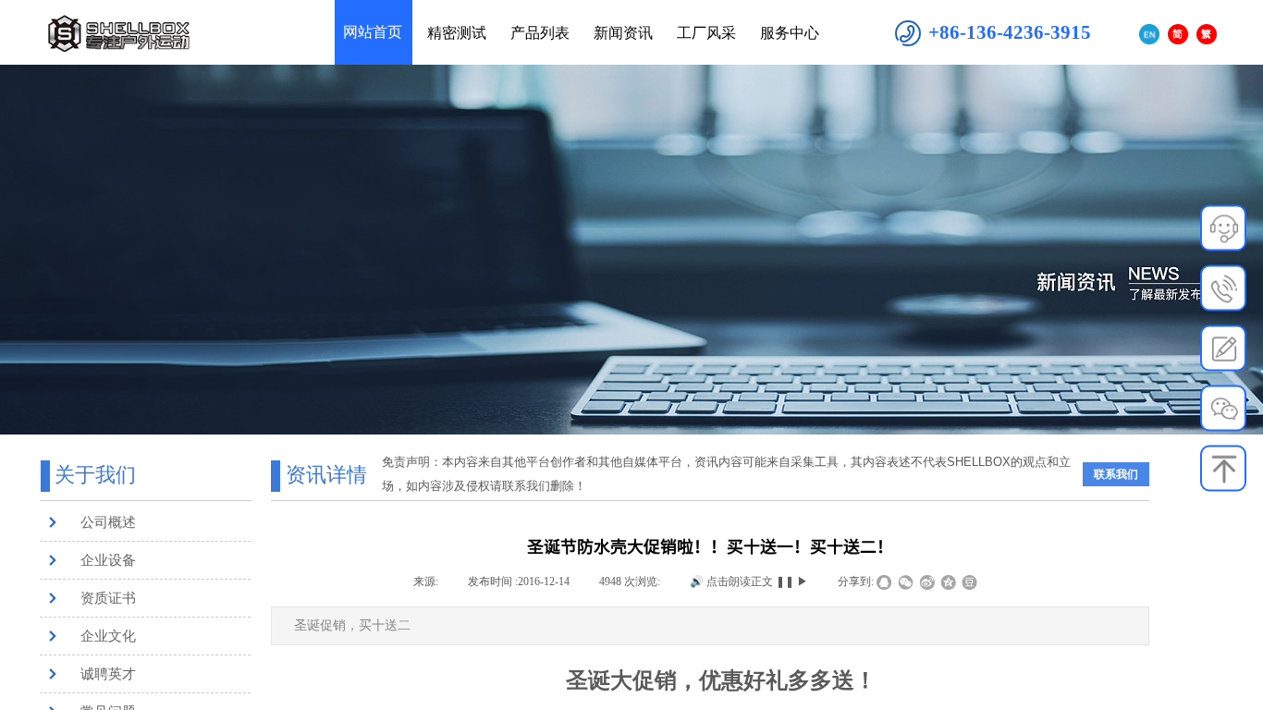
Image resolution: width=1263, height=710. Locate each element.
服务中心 (789, 33)
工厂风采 (706, 33)
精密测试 (456, 33)
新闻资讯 (623, 33)
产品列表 (540, 33)
